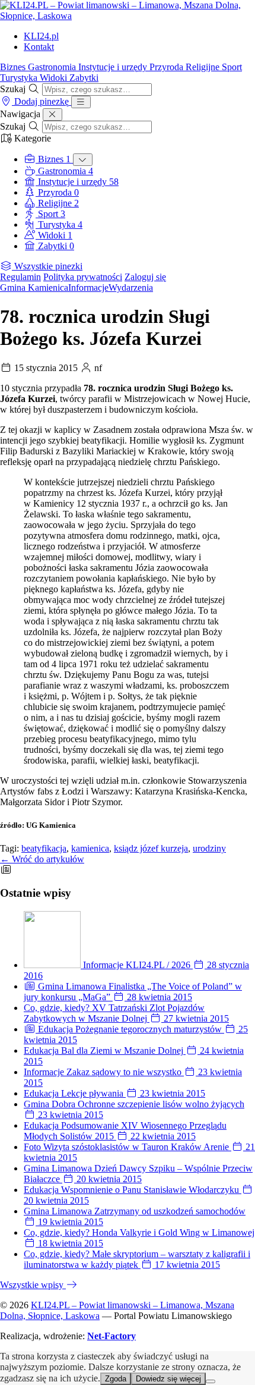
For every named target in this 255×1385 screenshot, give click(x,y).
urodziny (209, 848)
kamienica (90, 848)
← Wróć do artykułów (42, 859)
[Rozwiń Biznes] (83, 159)
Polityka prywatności (82, 277)
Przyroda (167, 67)
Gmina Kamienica (34, 287)
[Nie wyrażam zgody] (210, 1381)
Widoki (54, 78)
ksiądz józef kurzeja (151, 848)
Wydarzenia (131, 287)
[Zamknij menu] (52, 114)
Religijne (204, 67)
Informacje (88, 287)
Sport (232, 67)
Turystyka (20, 78)
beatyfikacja (43, 848)
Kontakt (39, 47)
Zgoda (115, 1378)
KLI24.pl (41, 36)
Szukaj (13, 89)
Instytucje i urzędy (113, 67)
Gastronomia (53, 67)
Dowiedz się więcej (168, 1378)
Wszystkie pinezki (47, 266)
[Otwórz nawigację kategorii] (81, 102)
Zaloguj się (145, 277)
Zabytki (83, 78)
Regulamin (20, 277)
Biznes (14, 67)
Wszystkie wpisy (33, 1285)
